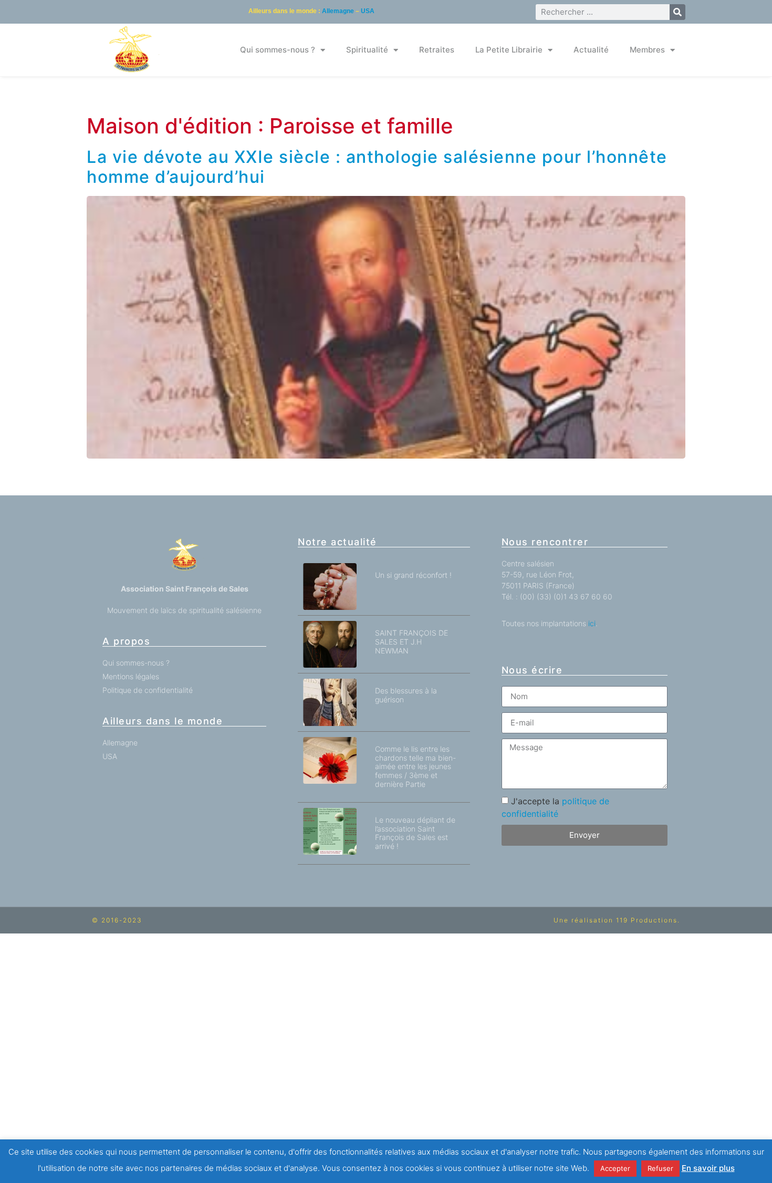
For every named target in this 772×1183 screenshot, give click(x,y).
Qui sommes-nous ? (277, 50)
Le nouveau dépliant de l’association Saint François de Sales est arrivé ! (415, 832)
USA (367, 11)
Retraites (436, 50)
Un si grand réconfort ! (413, 574)
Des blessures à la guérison (406, 695)
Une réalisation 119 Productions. (617, 920)
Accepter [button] (615, 1168)
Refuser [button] (660, 1168)
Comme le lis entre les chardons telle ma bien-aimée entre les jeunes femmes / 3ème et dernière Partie (415, 766)
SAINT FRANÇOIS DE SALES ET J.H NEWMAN (411, 641)
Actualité (591, 50)
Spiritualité (367, 50)
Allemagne (338, 11)
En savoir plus (708, 1168)
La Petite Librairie (509, 50)
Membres (647, 50)
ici (592, 623)
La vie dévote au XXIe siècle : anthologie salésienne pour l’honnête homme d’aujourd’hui (377, 167)
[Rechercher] (677, 12)
